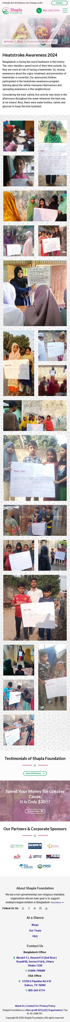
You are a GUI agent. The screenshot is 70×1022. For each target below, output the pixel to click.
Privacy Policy (47, 1006)
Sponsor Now (33, 811)
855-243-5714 (51, 10)
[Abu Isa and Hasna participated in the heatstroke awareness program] (52, 345)
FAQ (35, 936)
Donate (59, 3)
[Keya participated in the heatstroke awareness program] (52, 380)
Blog (19, 41)
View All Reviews (33, 773)
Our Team (35, 930)
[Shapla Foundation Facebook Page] (28, 908)
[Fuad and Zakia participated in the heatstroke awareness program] (52, 677)
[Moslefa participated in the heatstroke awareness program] (52, 153)
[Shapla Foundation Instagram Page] (40, 908)
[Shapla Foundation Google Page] (23, 908)
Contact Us (32, 1006)
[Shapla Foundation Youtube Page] (46, 908)
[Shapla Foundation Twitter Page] (34, 908)
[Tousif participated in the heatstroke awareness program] (18, 135)
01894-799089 (36, 970)
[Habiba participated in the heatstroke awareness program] (35, 293)
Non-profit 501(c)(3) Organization (44, 1010)
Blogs (35, 924)
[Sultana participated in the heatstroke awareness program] (18, 694)
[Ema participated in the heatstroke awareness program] (18, 659)
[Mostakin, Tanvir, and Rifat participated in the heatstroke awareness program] (35, 607)
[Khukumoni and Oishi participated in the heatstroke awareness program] (18, 363)
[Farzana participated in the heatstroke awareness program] (18, 170)
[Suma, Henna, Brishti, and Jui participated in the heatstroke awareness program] (35, 205)
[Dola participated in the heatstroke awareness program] (18, 240)
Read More (56, 902)
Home (9, 41)
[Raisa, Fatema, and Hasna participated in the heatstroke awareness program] (52, 240)
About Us (20, 1006)
